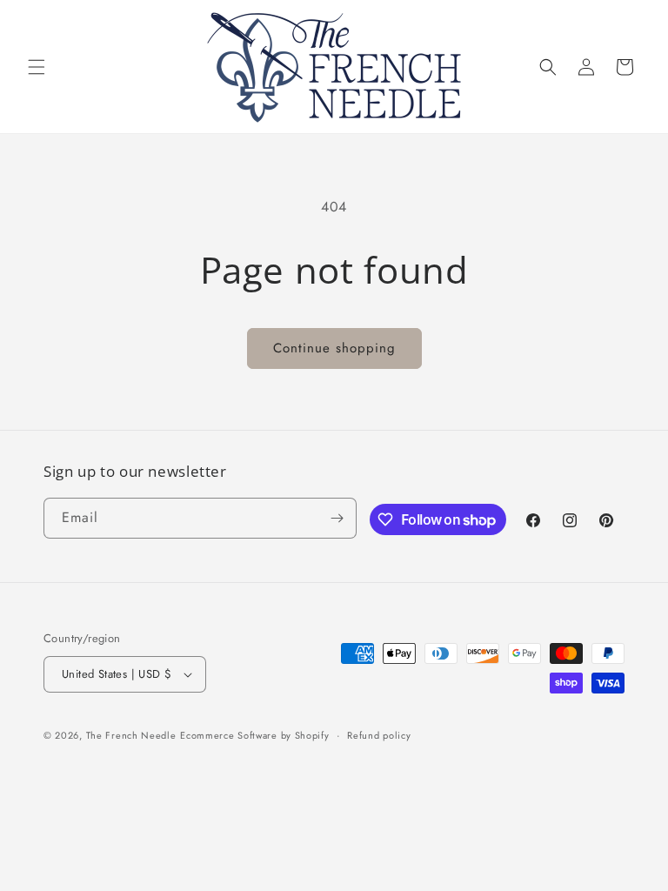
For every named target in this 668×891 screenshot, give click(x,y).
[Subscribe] (336, 518)
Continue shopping (334, 348)
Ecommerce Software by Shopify (254, 735)
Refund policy (379, 735)
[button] (36, 67)
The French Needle (131, 735)
